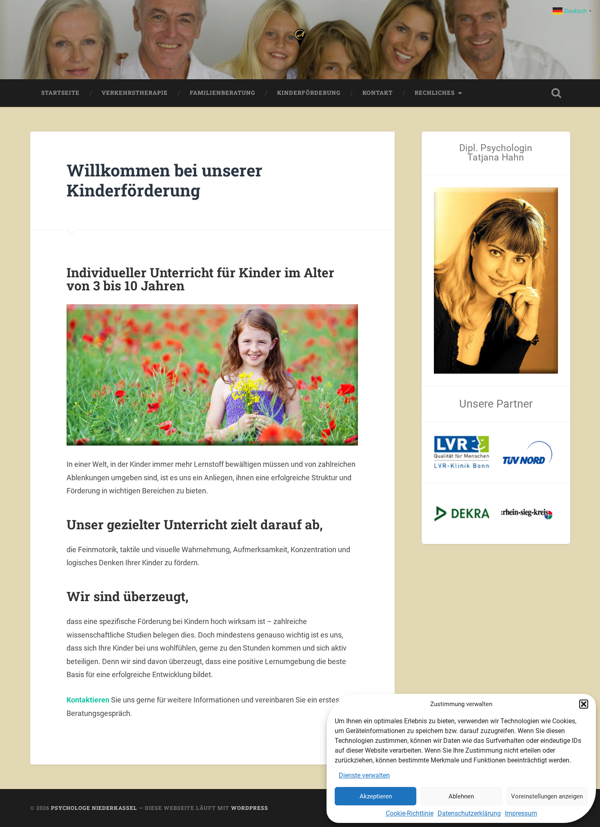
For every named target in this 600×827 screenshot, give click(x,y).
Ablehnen (461, 796)
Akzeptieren (376, 796)
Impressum (521, 813)
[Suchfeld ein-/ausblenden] (556, 93)
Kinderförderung (308, 92)
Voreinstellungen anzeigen (547, 796)
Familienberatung (222, 92)
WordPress (249, 808)
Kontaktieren (88, 699)
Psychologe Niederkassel (94, 808)
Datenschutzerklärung (469, 813)
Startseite (60, 92)
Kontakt (377, 92)
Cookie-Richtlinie (409, 813)
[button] (584, 704)
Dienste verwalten (364, 775)
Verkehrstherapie (135, 92)
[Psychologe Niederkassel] (300, 40)
